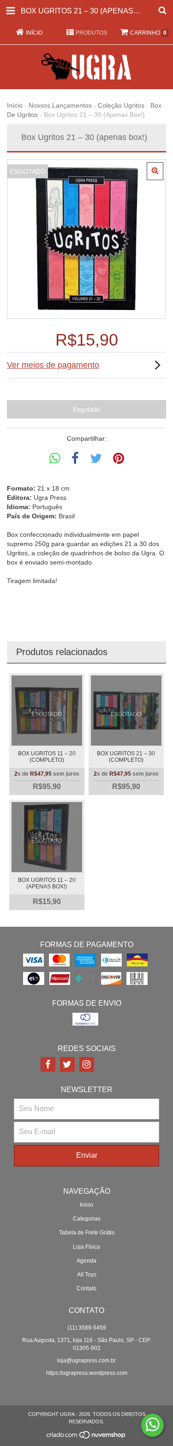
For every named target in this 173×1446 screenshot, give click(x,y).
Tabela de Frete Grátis (86, 1232)
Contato (86, 1288)
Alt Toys (86, 1274)
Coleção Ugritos (121, 105)
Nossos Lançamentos (60, 105)
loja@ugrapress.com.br (86, 1360)
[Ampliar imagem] (155, 171)
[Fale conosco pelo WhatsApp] (152, 1425)
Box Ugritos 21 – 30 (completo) (126, 756)
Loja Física (86, 1247)
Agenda (86, 1261)
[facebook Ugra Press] (48, 1064)
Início (15, 105)
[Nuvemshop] (86, 1437)
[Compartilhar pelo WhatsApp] (54, 458)
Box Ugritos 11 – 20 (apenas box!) (47, 883)
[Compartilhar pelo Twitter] (96, 458)
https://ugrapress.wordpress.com (86, 1373)
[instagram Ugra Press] (86, 1064)
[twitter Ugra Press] (67, 1064)
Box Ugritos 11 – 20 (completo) (47, 756)
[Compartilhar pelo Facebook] (75, 458)
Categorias (87, 1218)
